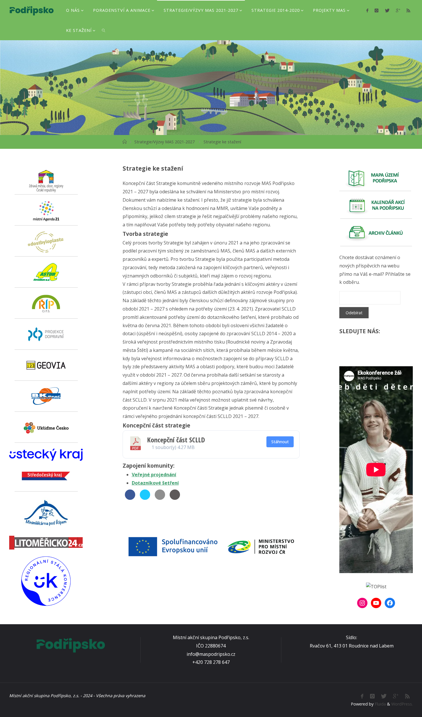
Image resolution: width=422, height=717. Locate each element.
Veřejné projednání (154, 474)
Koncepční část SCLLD (176, 439)
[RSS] (408, 10)
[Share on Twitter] (145, 498)
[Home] (125, 141)
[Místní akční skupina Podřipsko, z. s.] (31, 10)
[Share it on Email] (160, 498)
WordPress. (402, 704)
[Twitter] (387, 10)
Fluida (379, 704)
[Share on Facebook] (130, 498)
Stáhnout (280, 441)
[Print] (175, 498)
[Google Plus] (398, 10)
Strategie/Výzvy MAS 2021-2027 (164, 141)
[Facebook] (367, 10)
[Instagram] (376, 10)
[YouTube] (376, 603)
